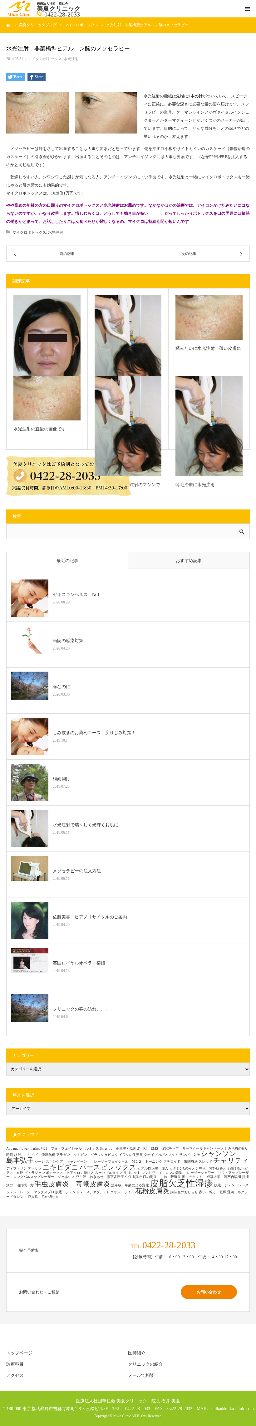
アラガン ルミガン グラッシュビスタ (87, 1154)
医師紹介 (136, 1353)
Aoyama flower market (23, 1148)
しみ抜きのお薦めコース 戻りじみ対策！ (94, 732)
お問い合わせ (209, 1292)
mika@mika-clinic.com (233, 1408)
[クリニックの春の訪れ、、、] (29, 1012)
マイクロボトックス (45, 59)
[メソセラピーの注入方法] (29, 874)
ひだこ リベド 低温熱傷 (34, 1154)
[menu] (247, 8)
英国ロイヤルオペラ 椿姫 (79, 963)
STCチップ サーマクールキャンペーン (193, 1148)
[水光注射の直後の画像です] (47, 398)
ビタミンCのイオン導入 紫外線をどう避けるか (206, 1168)
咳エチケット (194, 1177)
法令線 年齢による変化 (130, 1185)
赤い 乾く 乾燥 (212, 1192)
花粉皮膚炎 (152, 1191)
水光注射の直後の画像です (39, 429)
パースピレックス (107, 1167)
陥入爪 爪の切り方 (43, 1196)
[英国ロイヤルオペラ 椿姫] (29, 966)
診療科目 (15, 1364)
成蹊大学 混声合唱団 (224, 1177)
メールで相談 (141, 1375)
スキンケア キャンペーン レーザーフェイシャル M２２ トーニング (104, 1161)
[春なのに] (29, 690)
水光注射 (71, 59)
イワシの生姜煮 (131, 1154)
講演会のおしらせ (184, 1192)
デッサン (35, 1168)
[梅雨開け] (29, 782)
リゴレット (131, 1173)
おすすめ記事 (189, 560)
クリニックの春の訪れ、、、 (81, 1009)
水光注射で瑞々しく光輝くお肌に (85, 825)
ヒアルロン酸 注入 (152, 1168)
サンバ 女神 (189, 1154)
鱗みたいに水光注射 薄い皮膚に (208, 348)
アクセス (15, 1375)
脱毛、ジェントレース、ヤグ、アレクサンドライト (94, 1192)
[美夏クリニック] (20, 14)
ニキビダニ (60, 1167)
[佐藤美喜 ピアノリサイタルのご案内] (29, 920)
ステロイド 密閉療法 (180, 1161)
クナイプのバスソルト (161, 1154)
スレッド (205, 1161)
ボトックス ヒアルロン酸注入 (70, 1173)
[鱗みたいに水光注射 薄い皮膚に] (209, 317)
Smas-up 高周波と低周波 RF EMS (130, 1148)
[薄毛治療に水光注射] (209, 426)
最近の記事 (67, 560)
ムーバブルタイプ (108, 1173)
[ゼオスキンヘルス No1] (29, 598)
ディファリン (16, 1168)
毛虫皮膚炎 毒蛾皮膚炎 (72, 1184)
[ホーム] (8, 25)
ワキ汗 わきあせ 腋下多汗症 (100, 1177)
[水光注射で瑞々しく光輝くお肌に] (128, 345)
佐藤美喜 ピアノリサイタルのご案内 (90, 917)
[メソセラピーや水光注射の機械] (47, 341)
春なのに (61, 686)
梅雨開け (61, 778)
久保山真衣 (133, 1177)
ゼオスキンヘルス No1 (76, 594)
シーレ (40, 1161)
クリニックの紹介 (145, 1364)
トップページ (19, 1353)
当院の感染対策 (68, 640)
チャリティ (231, 1160)
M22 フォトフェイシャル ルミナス (70, 1148)
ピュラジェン (34, 1173)
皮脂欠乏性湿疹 (181, 1183)
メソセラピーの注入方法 (79, 871)
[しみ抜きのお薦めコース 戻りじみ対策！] (29, 736)
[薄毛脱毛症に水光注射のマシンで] (128, 426)
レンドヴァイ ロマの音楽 (163, 1173)
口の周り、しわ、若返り (162, 1177)
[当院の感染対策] (29, 644)
